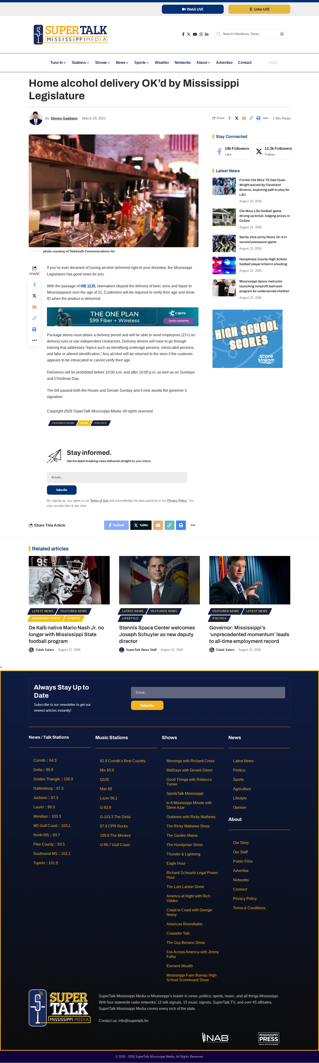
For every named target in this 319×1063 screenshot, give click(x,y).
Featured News (63, 423)
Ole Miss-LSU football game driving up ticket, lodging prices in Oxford (264, 216)
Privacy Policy (177, 500)
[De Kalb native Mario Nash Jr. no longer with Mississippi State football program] (69, 580)
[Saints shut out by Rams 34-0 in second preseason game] (224, 243)
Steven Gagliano (64, 118)
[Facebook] (183, 34)
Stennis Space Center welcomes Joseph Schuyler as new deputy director (157, 634)
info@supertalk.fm (133, 1021)
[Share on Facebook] (229, 118)
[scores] (248, 338)
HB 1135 (87, 286)
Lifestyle (130, 618)
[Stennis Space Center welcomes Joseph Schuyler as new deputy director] (159, 580)
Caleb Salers (45, 650)
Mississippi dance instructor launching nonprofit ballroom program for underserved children (264, 286)
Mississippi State (46, 618)
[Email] (244, 118)
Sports (73, 618)
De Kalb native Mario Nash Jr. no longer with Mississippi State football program (66, 634)
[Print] (258, 118)
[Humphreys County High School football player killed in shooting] (224, 265)
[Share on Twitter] (236, 118)
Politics (101, 423)
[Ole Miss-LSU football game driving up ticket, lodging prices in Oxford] (224, 217)
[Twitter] (189, 34)
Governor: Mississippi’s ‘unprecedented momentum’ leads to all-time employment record (249, 634)
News (84, 423)
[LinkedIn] (206, 34)
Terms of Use (99, 500)
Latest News (42, 611)
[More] (265, 118)
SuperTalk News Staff (141, 650)
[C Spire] (122, 317)
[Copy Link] (251, 118)
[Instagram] (201, 34)
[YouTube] (195, 34)
